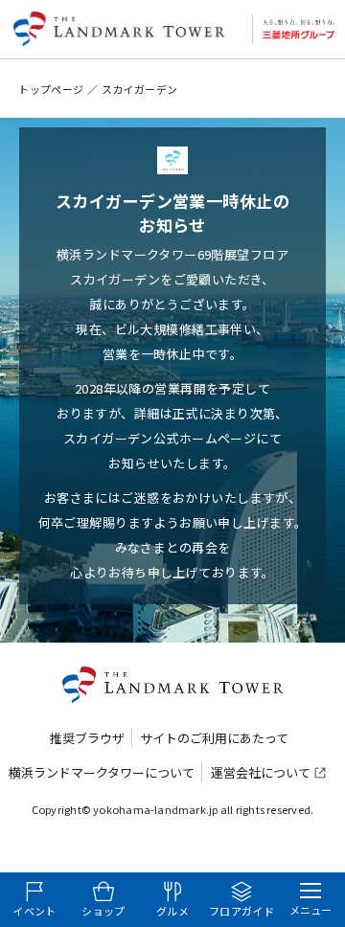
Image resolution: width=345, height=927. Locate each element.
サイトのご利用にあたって (214, 738)
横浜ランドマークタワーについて (102, 772)
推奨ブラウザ (87, 738)
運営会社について (260, 772)
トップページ (51, 89)
